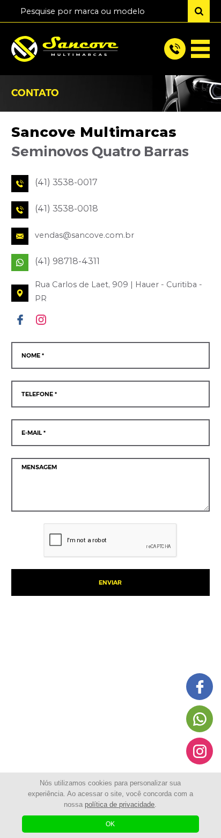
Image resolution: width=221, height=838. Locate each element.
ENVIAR (110, 583)
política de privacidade (119, 804)
